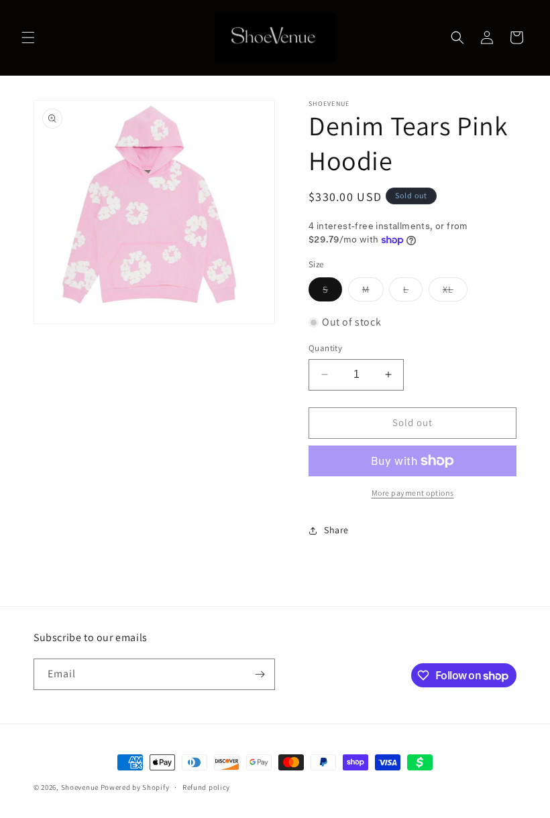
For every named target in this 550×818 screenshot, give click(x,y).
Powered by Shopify (135, 787)
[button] (28, 37)
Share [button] (336, 530)
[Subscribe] (259, 674)
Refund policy (206, 787)
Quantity (325, 348)
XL (455, 292)
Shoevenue (80, 787)
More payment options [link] (413, 493)
